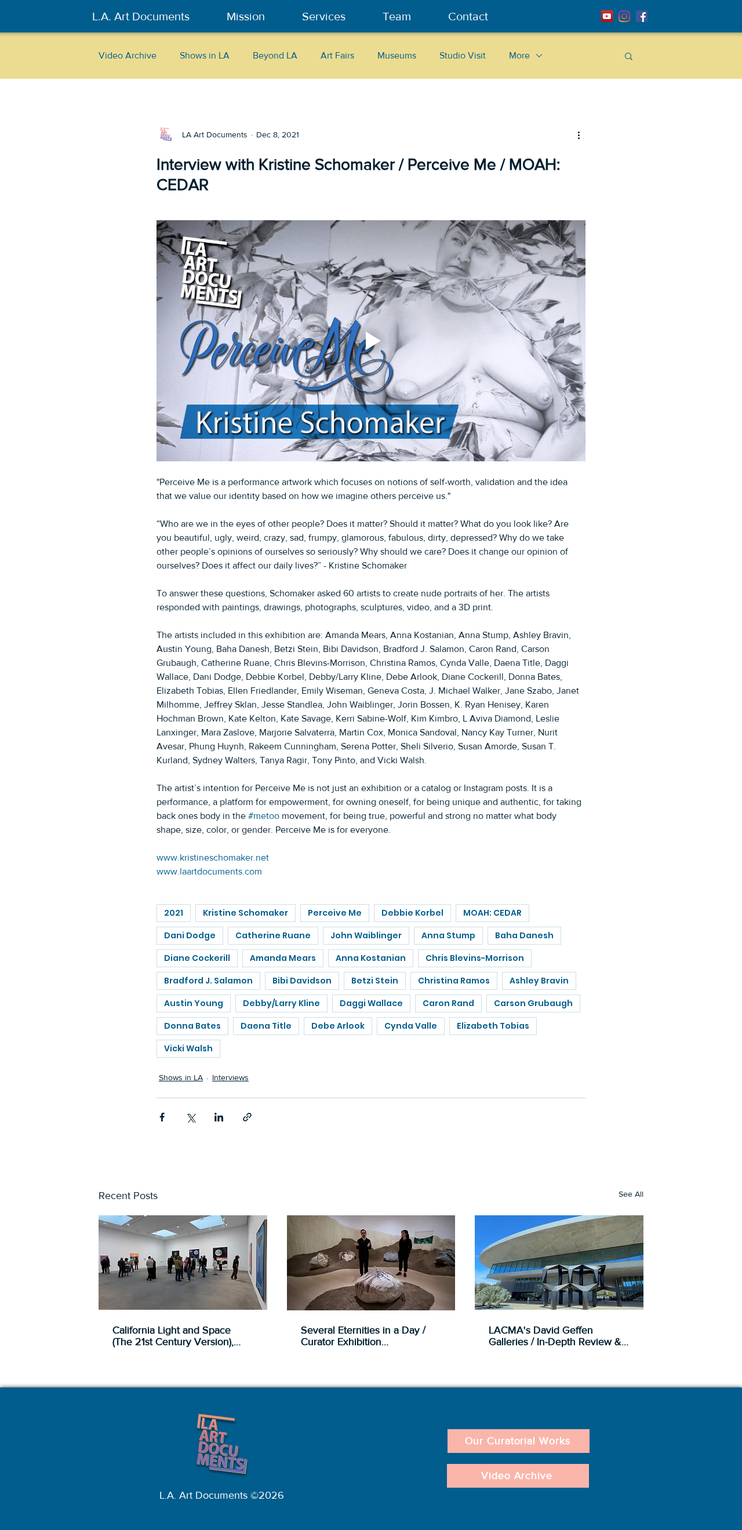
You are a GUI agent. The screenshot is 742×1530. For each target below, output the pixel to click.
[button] (628, 55)
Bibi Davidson (302, 980)
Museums (396, 55)
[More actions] (578, 134)
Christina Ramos (454, 980)
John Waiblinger (366, 935)
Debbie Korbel (412, 913)
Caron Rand (448, 1003)
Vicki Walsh (188, 1048)
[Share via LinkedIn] (218, 1117)
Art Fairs (337, 55)
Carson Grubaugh (533, 1003)
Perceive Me (335, 913)
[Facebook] (642, 16)
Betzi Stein (374, 980)
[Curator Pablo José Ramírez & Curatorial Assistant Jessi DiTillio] (371, 1262)
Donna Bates (192, 1026)
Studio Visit (462, 55)
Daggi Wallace (371, 1003)
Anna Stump (448, 935)
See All (631, 1193)
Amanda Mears (283, 958)
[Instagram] (624, 16)
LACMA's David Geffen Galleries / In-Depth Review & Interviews (555, 1335)
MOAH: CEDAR (492, 913)
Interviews (230, 1077)
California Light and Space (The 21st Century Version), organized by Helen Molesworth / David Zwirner (175, 1335)
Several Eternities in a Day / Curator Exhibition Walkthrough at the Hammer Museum (365, 1335)
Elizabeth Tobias (493, 1026)
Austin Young (193, 1003)
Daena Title (266, 1026)
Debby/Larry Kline (281, 1003)
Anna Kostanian (371, 958)
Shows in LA (205, 55)
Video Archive (128, 55)
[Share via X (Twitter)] (190, 1117)
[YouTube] (607, 16)
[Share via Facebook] (162, 1117)
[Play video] (371, 340)
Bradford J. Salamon (208, 980)
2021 (173, 913)
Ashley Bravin (539, 980)
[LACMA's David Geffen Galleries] (559, 1262)
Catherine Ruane (273, 935)
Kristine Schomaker (245, 913)
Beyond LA (275, 55)
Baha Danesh (524, 935)
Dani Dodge (190, 935)
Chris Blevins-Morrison (474, 958)
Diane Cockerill (197, 958)
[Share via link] (247, 1117)
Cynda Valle (410, 1026)
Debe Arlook (338, 1026)
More (519, 55)
